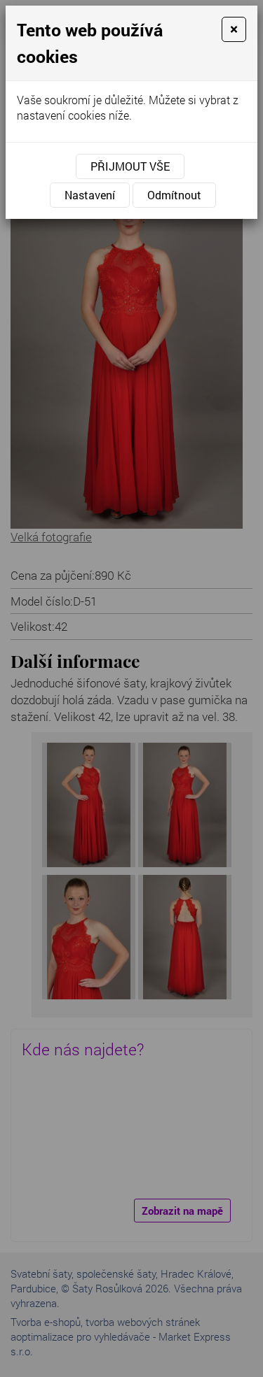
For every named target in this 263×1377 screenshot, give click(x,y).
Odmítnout (174, 194)
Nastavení (90, 194)
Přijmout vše (130, 166)
